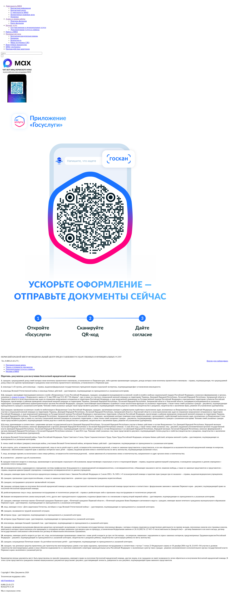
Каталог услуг (11, 25)
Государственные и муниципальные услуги (28, 27)
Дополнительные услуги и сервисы (24, 30)
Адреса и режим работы (15, 19)
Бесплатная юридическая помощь (24, 36)
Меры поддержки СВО (19, 43)
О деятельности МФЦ (19, 12)
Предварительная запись (16, 365)
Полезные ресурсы (13, 34)
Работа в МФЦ (12, 32)
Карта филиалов (17, 23)
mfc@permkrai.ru (7, 581)
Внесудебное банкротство (16, 45)
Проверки (14, 17)
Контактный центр (18, 10)
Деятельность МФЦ (14, 6)
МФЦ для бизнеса (13, 47)
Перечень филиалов (18, 21)
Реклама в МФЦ (12, 371)
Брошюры (14, 38)
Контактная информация (20, 8)
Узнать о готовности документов (19, 367)
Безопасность (15, 40)
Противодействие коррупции (18, 49)
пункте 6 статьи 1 (19, 397)
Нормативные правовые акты (22, 15)
